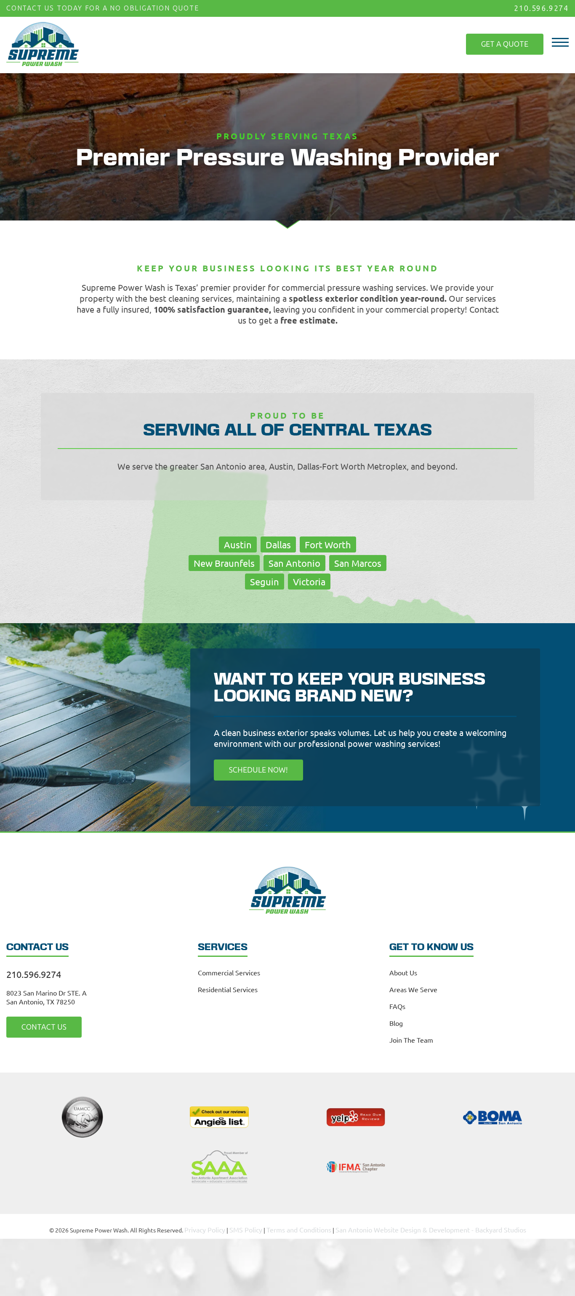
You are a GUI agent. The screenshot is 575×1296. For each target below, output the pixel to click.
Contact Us (37, 1025)
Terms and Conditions (306, 1226)
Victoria (309, 580)
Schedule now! (250, 769)
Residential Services (228, 987)
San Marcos (357, 562)
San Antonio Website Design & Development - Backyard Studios (423, 1226)
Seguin (264, 580)
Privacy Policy (222, 1226)
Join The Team (411, 1038)
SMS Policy (259, 1226)
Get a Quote (511, 38)
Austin (238, 543)
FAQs (397, 1004)
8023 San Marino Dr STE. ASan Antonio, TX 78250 (46, 995)
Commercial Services (229, 971)
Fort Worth (328, 543)
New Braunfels (224, 562)
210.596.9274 (543, 8)
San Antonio (294, 562)
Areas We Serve (413, 987)
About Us (403, 971)
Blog (396, 1021)
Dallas (278, 543)
